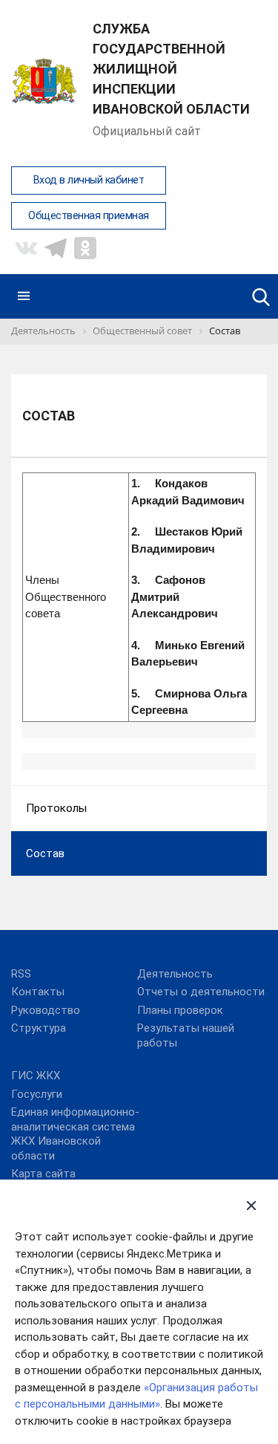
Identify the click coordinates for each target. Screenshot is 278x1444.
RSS (21, 973)
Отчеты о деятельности (201, 991)
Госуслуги (36, 1094)
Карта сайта (43, 1173)
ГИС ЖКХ (35, 1075)
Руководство (45, 1010)
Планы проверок (180, 1010)
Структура (38, 1028)
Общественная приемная (88, 215)
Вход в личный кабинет (89, 180)
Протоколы (56, 808)
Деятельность (175, 973)
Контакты (37, 991)
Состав (45, 853)
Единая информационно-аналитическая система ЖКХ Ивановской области (75, 1133)
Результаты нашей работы (185, 1035)
